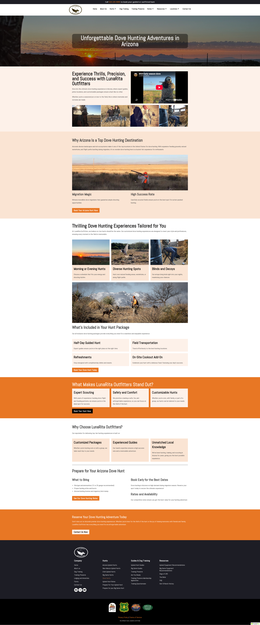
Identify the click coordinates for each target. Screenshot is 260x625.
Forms (76, 581)
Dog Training (78, 571)
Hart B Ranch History (166, 583)
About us (77, 568)
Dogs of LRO (163, 574)
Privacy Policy (123, 617)
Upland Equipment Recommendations (172, 565)
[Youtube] (84, 590)
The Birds (162, 577)
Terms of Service (135, 617)
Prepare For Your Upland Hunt (113, 585)
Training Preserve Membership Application (141, 579)
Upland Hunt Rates (109, 581)
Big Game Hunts (108, 575)
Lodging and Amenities (81, 578)
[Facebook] (76, 590)
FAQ (160, 580)
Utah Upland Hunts (109, 571)
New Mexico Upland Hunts (111, 568)
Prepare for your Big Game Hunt (113, 588)
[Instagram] (80, 590)
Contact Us (78, 585)
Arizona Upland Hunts (110, 565)
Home (76, 565)
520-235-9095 (114, 2)
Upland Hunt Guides (137, 565)
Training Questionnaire (138, 583)
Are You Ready (136, 575)
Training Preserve (80, 575)
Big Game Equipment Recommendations (166, 569)
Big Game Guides (136, 568)
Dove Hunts (106, 578)
